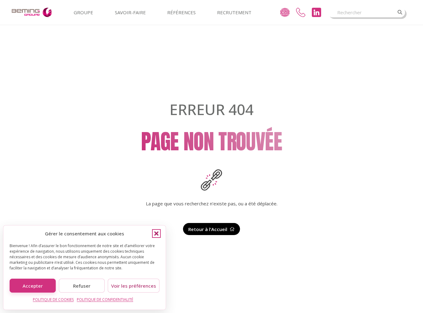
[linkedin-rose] (316, 12)
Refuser (81, 286)
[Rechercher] (400, 12)
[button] (156, 233)
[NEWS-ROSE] (285, 12)
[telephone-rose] (300, 12)
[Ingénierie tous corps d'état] (32, 12)
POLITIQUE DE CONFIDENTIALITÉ (105, 299)
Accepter (33, 286)
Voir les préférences (133, 286)
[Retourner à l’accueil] (211, 180)
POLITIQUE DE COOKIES (53, 299)
